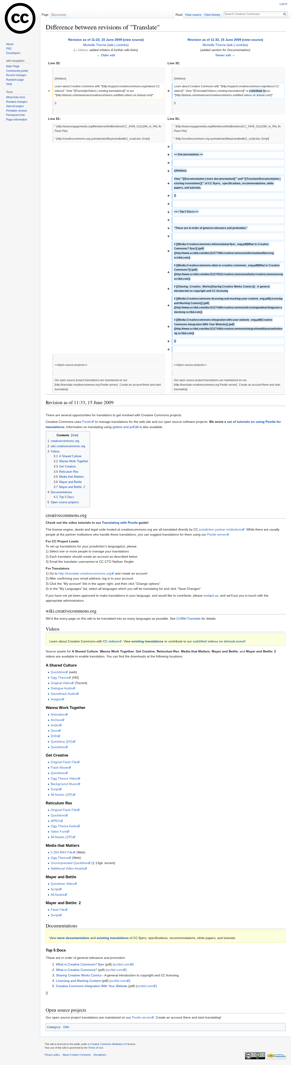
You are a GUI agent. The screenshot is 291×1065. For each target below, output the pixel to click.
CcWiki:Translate (188, 618)
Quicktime (58, 672)
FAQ (8, 48)
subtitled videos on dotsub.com (218, 641)
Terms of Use (95, 1047)
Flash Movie (59, 767)
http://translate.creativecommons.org (84, 573)
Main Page (13, 66)
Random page (15, 79)
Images (56, 699)
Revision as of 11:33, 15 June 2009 (214, 39)
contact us (210, 595)
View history (212, 14)
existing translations (147, 641)
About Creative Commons (77, 1054)
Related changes (16, 101)
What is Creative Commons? (76, 970)
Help (9, 84)
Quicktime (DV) (62, 741)
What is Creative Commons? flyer (80, 964)
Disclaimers (99, 1054)
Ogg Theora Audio (64, 826)
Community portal (17, 70)
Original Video (61, 683)
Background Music (64, 784)
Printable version (16, 110)
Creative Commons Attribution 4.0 (108, 1044)
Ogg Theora (59, 677)
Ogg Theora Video (64, 778)
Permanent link (15, 115)
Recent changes (16, 75)
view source (133, 39)
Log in (283, 3)
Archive (56, 720)
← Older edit (106, 55)
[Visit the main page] (20, 18)
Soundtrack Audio (63, 693)
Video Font (58, 831)
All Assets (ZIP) (62, 794)
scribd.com (122, 964)
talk (110, 45)
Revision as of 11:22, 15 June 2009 (95, 39)
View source (193, 14)
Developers (13, 53)
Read (179, 14)
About (9, 44)
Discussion (58, 14)
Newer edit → (225, 55)
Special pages (15, 106)
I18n (66, 1027)
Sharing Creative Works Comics (79, 975)
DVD (54, 736)
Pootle (86, 421)
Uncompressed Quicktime (69, 863)
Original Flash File (64, 762)
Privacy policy (52, 1054)
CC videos (111, 641)
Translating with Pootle (120, 522)
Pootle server (216, 534)
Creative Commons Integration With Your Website (91, 986)
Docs (54, 730)
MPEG (55, 821)
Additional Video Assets (67, 868)
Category (53, 1027)
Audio (55, 725)
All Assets (57, 894)
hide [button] (74, 435)
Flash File (58, 909)
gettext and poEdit (126, 427)
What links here (15, 97)
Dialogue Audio (61, 688)
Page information (16, 119)
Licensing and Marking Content (78, 981)
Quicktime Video (62, 883)
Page (45, 14)
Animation (58, 714)
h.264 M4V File (62, 852)
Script (55, 789)
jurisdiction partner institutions (220, 529)
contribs (122, 45)
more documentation (73, 938)
